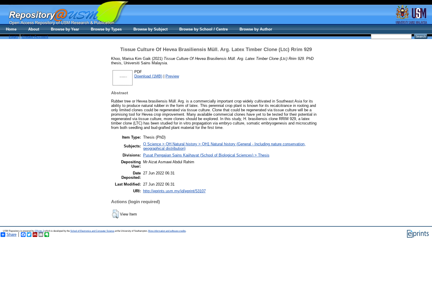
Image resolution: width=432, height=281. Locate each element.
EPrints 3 (39, 231)
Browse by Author (256, 29)
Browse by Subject (150, 29)
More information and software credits (167, 231)
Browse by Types (106, 29)
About (33, 29)
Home (11, 29)
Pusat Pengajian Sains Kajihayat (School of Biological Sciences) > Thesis (206, 155)
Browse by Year (65, 29)
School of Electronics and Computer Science (92, 231)
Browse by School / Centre (203, 29)
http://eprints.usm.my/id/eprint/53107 (174, 191)
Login (13, 36)
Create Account (35, 36)
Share (11, 234)
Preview (172, 76)
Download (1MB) (148, 76)
